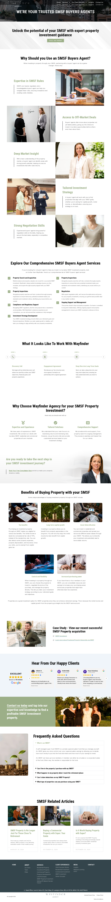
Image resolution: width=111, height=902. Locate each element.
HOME (14, 865)
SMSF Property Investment (45, 879)
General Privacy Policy (89, 895)
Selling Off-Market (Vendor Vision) (45, 882)
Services (65, 2)
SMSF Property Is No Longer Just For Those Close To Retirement (22, 833)
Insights (91, 2)
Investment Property (43, 870)
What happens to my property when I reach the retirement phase (60, 773)
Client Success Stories (62, 867)
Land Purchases (42, 876)
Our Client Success (78, 2)
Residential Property (43, 867)
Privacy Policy (100, 895)
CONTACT (91, 865)
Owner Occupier (60, 876)
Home (59, 2)
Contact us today (17, 705)
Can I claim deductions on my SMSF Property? (53, 777)
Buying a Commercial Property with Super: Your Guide (54, 833)
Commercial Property (43, 872)
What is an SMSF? (43, 743)
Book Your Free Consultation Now (20, 471)
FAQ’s (26, 872)
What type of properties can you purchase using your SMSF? (58, 782)
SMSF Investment (61, 874)
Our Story (27, 867)
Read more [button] (34, 686)
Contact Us (99, 2)
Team (26, 870)
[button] (106, 678)
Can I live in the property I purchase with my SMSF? (55, 768)
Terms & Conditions (98, 899)
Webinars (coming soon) (79, 870)
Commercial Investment (63, 872)
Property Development (44, 874)
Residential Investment (62, 869)
